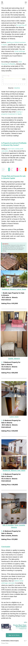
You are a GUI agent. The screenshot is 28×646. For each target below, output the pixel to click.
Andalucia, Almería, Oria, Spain (14, 470)
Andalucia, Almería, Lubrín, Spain (14, 289)
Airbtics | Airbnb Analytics (12, 640)
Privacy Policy (4, 643)
